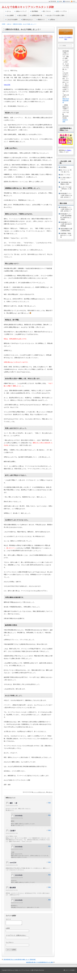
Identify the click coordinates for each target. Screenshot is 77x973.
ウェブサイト (10, 942)
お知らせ (50, 792)
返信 (49, 802)
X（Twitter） (68, 150)
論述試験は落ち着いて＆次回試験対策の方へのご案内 (39, 962)
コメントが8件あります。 (39, 792)
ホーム (9, 11)
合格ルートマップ (21, 11)
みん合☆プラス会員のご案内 (55, 15)
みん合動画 (10, 15)
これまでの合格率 (12, 19)
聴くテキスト (47, 11)
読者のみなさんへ (28, 19)
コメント (8, 919)
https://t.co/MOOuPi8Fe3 (66, 100)
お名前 (8, 928)
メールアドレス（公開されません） (16, 935)
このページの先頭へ (70, 970)
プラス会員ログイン (66, 31)
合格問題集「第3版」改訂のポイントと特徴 (66, 235)
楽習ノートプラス (61, 11)
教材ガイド (41, 19)
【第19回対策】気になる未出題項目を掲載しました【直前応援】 (19, 959)
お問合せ (52, 19)
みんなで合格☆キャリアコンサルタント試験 (28, 7)
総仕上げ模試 (22, 15)
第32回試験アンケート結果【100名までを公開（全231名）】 (66, 195)
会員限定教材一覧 (37, 15)
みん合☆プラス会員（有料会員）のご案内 (65, 188)
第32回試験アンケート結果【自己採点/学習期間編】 (66, 224)
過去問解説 (35, 11)
